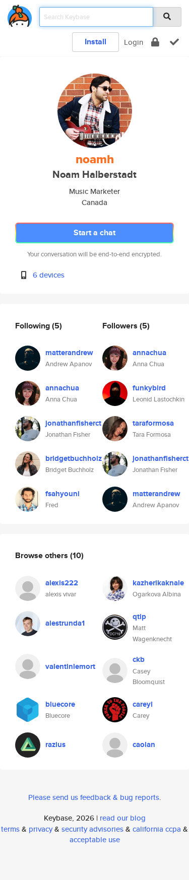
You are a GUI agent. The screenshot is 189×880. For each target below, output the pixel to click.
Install (95, 41)
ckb (139, 659)
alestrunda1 (65, 623)
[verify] (174, 42)
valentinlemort (70, 666)
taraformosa (153, 423)
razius (55, 744)
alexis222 (61, 582)
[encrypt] (155, 42)
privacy (40, 829)
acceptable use (95, 839)
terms (10, 829)
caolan (144, 744)
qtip (139, 616)
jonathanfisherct (73, 423)
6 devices (49, 274)
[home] (20, 14)
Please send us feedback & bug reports (93, 797)
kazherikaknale (158, 582)
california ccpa (157, 829)
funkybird (149, 387)
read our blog (123, 818)
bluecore (60, 704)
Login (133, 42)
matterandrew (69, 352)
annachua (62, 387)
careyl (143, 704)
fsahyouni (62, 493)
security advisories (92, 829)
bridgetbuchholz (73, 458)
